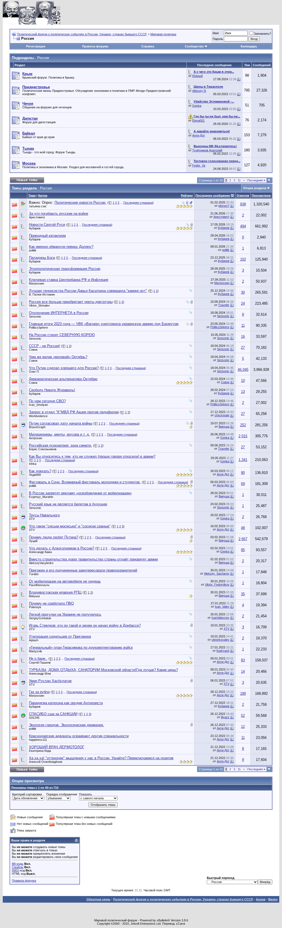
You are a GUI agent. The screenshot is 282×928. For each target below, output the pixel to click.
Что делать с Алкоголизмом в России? (61, 548)
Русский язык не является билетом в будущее (68, 504)
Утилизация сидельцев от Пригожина (60, 636)
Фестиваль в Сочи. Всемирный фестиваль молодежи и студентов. (85, 482)
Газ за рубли (39, 692)
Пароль (218, 39)
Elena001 (198, 120)
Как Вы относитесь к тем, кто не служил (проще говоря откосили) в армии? (92, 456)
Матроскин (36, 283)
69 (243, 484)
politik (32, 250)
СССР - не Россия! (44, 346)
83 (243, 660)
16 (243, 336)
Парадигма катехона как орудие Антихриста (66, 703)
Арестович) (37, 217)
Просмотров (261, 195)
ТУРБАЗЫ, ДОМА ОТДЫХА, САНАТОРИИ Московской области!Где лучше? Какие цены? (103, 670)
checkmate (222, 415)
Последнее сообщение (213, 195)
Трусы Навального (44, 515)
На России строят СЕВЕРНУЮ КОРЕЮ (62, 335)
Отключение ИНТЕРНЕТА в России (58, 313)
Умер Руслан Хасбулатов (50, 681)
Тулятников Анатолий (207, 150)
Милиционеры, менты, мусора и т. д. (59, 434)
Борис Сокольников (42, 449)
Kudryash (222, 650)
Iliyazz (225, 717)
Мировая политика (163, 34)
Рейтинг (187, 195)
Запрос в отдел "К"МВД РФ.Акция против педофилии (74, 412)
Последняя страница (138, 202)
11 (239, 180)
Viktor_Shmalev (39, 305)
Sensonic (35, 316)
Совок (33, 349)
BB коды (17, 863)
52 (243, 716)
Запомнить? (262, 33)
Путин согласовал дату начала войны (60, 423)
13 (243, 392)
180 (243, 693)
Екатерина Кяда (40, 750)
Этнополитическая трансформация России (64, 269)
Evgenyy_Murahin (41, 496)
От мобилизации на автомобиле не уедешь (65, 581)
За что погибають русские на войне (58, 213)
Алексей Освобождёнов (45, 761)
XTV (32, 519)
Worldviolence (38, 416)
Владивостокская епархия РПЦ (55, 592)
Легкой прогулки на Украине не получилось (65, 614)
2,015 (242, 436)
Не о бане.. (38, 658)
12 (243, 727)
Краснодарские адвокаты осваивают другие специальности (79, 736)
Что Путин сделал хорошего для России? (64, 368)
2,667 (242, 539)
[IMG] (15, 870)
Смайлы (17, 867)
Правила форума (95, 46)
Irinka (32, 463)
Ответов (243, 195)
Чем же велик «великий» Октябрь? (58, 357)
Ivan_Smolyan (38, 404)
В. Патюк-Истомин (42, 294)
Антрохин (35, 438)
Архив (260, 899)
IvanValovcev (220, 617)
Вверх (273, 899)
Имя (216, 33)
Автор (42, 195)
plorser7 (223, 205)
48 (243, 528)
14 (243, 671)
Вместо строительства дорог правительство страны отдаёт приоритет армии (93, 559)
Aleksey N (199, 90)
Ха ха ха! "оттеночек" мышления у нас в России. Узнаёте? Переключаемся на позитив (101, 758)
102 (243, 259)
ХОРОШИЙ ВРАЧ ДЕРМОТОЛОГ (56, 747)
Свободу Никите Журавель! (52, 390)
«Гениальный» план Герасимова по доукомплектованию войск (81, 647)
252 (243, 425)
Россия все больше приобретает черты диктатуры (71, 302)
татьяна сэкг (38, 206)
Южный (197, 75)
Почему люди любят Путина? (53, 537)
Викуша (224, 426)
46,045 (243, 370)
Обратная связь (98, 899)
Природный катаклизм (47, 236)
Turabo (34, 574)
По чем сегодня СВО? (47, 401)
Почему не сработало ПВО (51, 603)
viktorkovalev (220, 639)
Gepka (196, 105)
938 (243, 204)
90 (243, 473)
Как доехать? (40, 471)
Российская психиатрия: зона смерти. (60, 445)
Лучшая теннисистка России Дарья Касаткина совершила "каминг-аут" (88, 291)
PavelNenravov (39, 585)
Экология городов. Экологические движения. (66, 725)
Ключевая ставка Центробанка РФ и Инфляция (68, 280)
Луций (33, 541)
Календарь (249, 46)
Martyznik (35, 651)
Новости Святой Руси (47, 224)
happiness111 (38, 739)
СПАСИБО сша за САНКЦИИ (53, 714)
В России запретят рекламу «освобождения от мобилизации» (80, 493)
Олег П (34, 371)
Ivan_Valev (222, 606)
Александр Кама (40, 552)
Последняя (256, 180)
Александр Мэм (40, 673)
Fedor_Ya (198, 165)
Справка (147, 46)
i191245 (34, 717)
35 (243, 594)
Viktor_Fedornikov (217, 584)
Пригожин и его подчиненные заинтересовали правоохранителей (83, 570)
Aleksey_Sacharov (216, 573)
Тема (32, 195)
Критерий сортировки (27, 794)
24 (243, 303)
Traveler (223, 305)
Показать (85, 794)
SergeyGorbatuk (40, 618)
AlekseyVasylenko (41, 563)
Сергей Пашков (40, 662)
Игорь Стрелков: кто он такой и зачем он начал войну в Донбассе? (85, 625)
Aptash (33, 640)
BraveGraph (37, 427)
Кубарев (34, 228)
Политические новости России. (80, 202)
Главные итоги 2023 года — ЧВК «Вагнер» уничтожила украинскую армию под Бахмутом (103, 324)
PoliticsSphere (38, 327)
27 (243, 347)
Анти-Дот (198, 135)
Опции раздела (254, 188)
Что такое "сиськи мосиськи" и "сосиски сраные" (69, 526)
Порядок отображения (61, 794)
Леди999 (35, 474)
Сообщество (194, 46)
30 (243, 292)
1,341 (242, 460)
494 (243, 226)
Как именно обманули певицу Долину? (61, 247)
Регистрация (35, 46)
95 (243, 550)
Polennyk (35, 607)
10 (243, 381)
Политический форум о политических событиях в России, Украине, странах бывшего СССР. (82, 34)
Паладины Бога (42, 258)
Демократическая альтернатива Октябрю (63, 379)
